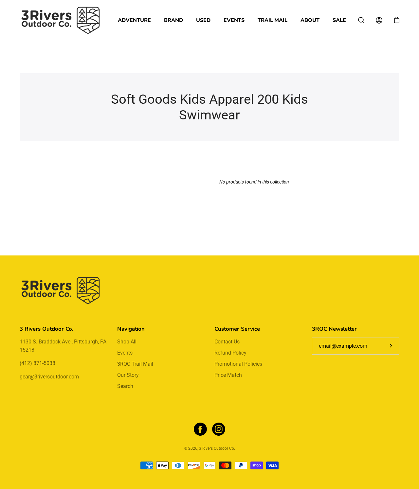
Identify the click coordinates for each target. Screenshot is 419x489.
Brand (173, 20)
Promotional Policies (238, 364)
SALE (339, 20)
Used (203, 20)
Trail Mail (272, 20)
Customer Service (237, 328)
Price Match (228, 375)
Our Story (128, 375)
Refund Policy (230, 353)
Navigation (131, 328)
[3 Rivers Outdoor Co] (60, 20)
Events (234, 20)
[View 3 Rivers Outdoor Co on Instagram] (218, 429)
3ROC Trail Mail (135, 364)
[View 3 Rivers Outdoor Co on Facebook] (200, 429)
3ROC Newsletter (334, 329)
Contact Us (227, 342)
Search (125, 386)
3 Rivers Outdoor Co (216, 448)
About (310, 20)
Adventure (134, 20)
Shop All (127, 342)
